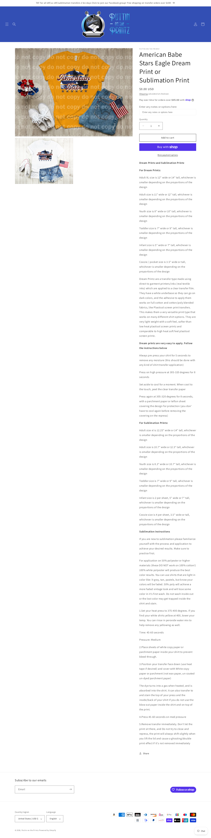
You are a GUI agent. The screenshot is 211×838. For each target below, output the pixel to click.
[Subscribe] (70, 789)
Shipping (143, 94)
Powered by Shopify (47, 830)
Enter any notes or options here (158, 107)
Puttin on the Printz (30, 830)
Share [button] (146, 753)
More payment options (168, 155)
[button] (7, 24)
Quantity (143, 119)
